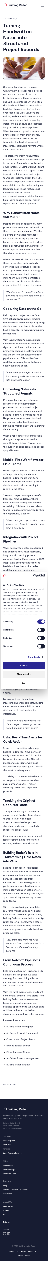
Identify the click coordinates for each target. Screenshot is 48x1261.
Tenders (6, 1149)
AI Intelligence (9, 1141)
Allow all (24, 665)
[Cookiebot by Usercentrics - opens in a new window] (34, 575)
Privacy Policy (24, 1255)
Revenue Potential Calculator (15, 1190)
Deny (24, 683)
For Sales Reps (9, 1170)
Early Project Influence (12, 1153)
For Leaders (8, 1165)
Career (6, 1210)
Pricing (6, 1222)
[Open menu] (43, 5)
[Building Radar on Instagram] (4, 1233)
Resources (7, 1194)
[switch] (41, 630)
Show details (34, 657)
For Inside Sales (9, 1174)
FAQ (5, 1214)
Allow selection (24, 674)
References (8, 1206)
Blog (5, 1185)
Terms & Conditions (28, 1251)
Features (7, 1145)
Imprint (12, 1251)
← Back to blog (10, 19)
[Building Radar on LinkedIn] (8, 1233)
